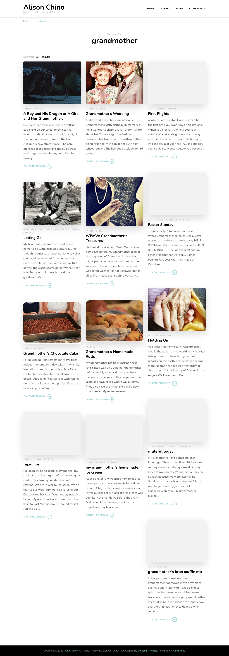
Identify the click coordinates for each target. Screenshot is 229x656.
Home (151, 8)
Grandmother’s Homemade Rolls (109, 354)
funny (162, 108)
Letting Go (32, 237)
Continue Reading (34, 166)
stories (38, 108)
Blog (179, 8)
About (165, 8)
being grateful (33, 229)
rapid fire (31, 464)
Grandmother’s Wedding (107, 113)
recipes (90, 346)
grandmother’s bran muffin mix (175, 571)
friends (185, 446)
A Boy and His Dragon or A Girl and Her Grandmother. (50, 116)
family (27, 108)
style (99, 231)
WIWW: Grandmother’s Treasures (106, 238)
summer (113, 462)
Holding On (158, 340)
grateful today (161, 451)
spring (184, 219)
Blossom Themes (147, 650)
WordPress (178, 650)
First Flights (158, 113)
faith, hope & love (57, 229)
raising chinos (168, 219)
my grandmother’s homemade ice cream (112, 470)
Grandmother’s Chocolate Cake (50, 353)
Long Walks (197, 8)
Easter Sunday (160, 224)
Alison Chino (43, 7)
